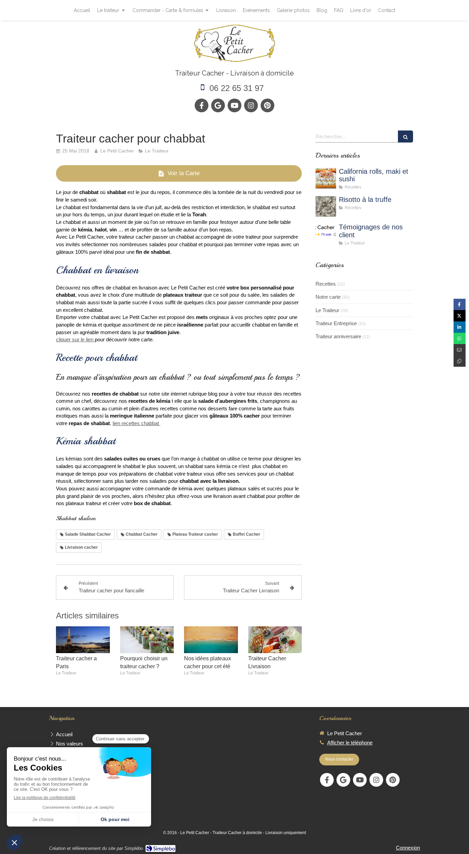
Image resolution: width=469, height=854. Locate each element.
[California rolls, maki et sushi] (326, 178)
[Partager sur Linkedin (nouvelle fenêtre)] (460, 327)
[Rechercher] (405, 136)
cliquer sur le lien (75, 339)
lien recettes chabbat (136, 423)
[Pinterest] (267, 105)
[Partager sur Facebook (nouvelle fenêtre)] (460, 304)
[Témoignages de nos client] (326, 234)
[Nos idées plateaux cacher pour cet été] (211, 639)
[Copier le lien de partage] (460, 361)
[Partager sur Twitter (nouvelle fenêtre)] (460, 315)
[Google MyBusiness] (218, 105)
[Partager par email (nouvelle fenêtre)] (460, 349)
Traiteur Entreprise (336, 323)
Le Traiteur (327, 310)
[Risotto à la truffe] (326, 206)
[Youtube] (234, 105)
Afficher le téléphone (350, 742)
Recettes (326, 284)
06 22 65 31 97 (236, 88)
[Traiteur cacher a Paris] (83, 639)
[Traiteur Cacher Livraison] (275, 639)
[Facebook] (201, 105)
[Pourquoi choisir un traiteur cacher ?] (147, 639)
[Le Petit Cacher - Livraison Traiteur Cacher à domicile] (234, 43)
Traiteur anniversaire (338, 336)
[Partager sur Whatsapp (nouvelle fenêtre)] (460, 338)
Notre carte (328, 297)
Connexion (408, 848)
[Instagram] (251, 105)
